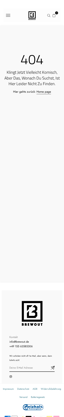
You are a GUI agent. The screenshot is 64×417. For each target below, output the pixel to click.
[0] (53, 15)
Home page (44, 92)
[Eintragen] (49, 368)
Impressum (8, 389)
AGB (35, 389)
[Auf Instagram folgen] (10, 376)
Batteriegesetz (38, 397)
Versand (23, 397)
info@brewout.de (19, 342)
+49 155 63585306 (21, 346)
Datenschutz (23, 389)
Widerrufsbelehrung (51, 389)
